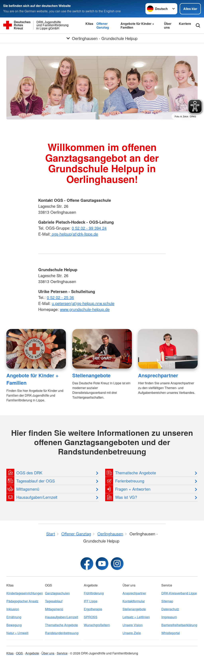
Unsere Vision (133, 625)
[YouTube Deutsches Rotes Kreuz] (102, 563)
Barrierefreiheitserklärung (179, 625)
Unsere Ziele (132, 633)
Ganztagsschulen (57, 593)
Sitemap (167, 601)
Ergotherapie (93, 609)
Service (62, 653)
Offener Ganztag (102, 25)
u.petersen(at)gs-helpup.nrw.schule (83, 303)
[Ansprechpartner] (168, 349)
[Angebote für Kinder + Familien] (36, 349)
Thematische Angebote (61, 625)
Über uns (167, 25)
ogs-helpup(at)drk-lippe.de (75, 234)
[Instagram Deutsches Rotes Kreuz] (117, 563)
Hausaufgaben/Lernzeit (61, 617)
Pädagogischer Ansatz (22, 601)
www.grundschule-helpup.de (85, 309)
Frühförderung (94, 593)
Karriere (185, 23)
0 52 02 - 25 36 (60, 297)
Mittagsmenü (54, 609)
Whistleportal (170, 633)
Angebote (32, 653)
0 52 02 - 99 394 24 (89, 228)
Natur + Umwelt (17, 633)
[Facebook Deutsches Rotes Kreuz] (86, 563)
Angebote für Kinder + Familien (137, 25)
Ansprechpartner (158, 375)
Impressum (169, 617)
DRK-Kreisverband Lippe (179, 593)
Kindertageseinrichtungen (24, 593)
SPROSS (90, 617)
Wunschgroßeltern (97, 625)
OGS (19, 653)
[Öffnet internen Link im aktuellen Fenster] (51, 234)
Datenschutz (170, 609)
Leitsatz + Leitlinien (136, 617)
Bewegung (14, 625)
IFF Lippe (90, 601)
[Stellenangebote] (102, 349)
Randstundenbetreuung (61, 633)
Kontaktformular (134, 601)
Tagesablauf (53, 601)
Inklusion (12, 609)
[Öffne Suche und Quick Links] (198, 25)
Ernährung (13, 617)
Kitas (89, 23)
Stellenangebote (91, 375)
